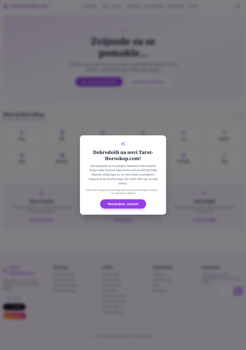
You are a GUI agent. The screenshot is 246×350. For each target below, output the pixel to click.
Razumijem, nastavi (123, 204)
